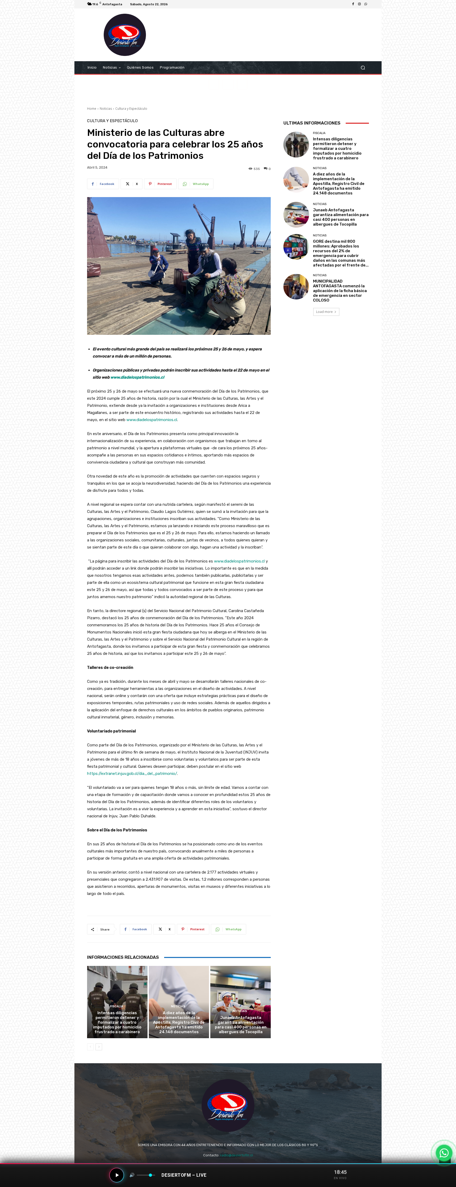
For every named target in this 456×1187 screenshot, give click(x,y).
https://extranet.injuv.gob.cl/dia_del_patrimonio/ (132, 773)
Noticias (106, 108)
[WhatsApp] (366, 4)
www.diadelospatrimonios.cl (137, 377)
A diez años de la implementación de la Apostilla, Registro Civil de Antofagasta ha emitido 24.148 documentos (179, 1022)
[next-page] (99, 1046)
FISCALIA (116, 1006)
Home (91, 108)
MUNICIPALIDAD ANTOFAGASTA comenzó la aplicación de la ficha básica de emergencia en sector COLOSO (340, 291)
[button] (363, 67)
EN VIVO (340, 1178)
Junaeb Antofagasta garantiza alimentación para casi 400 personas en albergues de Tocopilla (241, 1024)
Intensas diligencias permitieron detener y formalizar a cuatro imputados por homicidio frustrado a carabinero (117, 1022)
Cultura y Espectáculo (131, 108)
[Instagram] (359, 4)
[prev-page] (90, 1046)
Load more (324, 311)
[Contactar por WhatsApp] (444, 1153)
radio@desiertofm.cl (236, 1155)
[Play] (116, 1175)
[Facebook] (353, 4)
